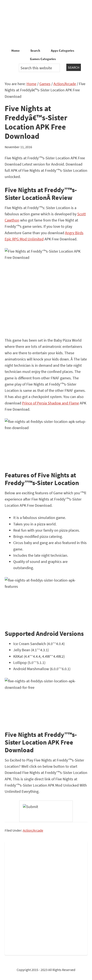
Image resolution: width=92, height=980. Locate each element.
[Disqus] (46, 897)
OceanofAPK (46, 23)
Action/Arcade (33, 830)
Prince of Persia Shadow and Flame (50, 403)
